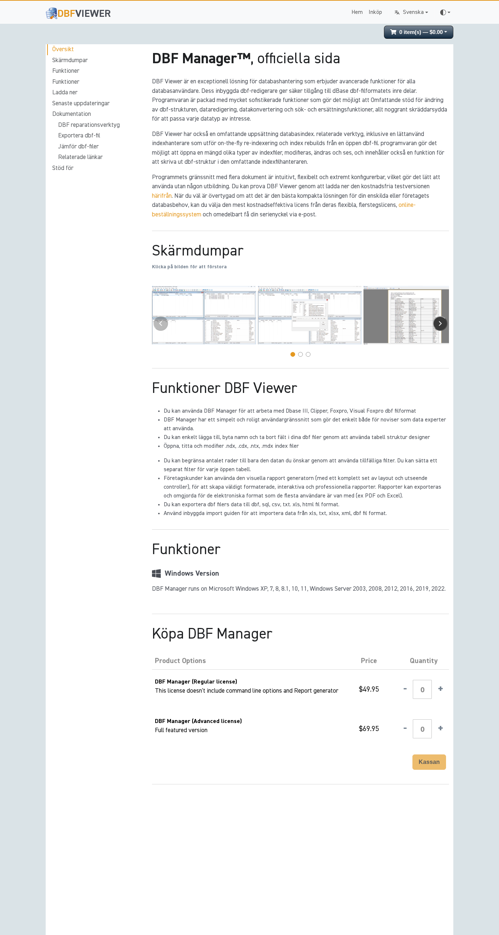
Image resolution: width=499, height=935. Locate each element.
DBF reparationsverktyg (89, 125)
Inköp (375, 12)
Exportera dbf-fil (79, 136)
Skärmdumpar (70, 60)
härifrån (162, 196)
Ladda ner (64, 93)
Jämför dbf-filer (78, 147)
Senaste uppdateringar (81, 104)
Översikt (63, 49)
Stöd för (62, 168)
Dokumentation (71, 114)
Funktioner (65, 71)
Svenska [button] (413, 12)
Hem (357, 12)
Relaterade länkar (80, 157)
